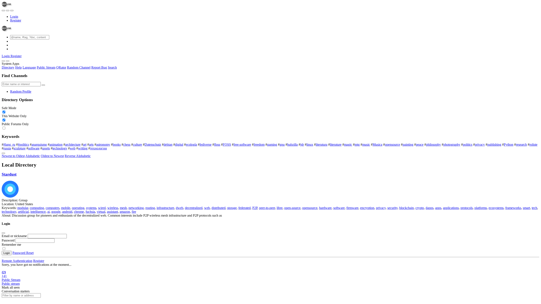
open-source (292, 208)
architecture (73, 144)
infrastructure (165, 208)
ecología (191, 144)
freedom (259, 144)
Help (18, 67)
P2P (254, 208)
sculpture (20, 148)
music (366, 144)
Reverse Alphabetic (78, 156)
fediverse (205, 144)
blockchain (406, 208)
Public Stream (46, 67)
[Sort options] (3, 153)
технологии (98, 148)
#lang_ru (9, 144)
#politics (23, 144)
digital (179, 144)
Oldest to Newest (52, 156)
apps (438, 208)
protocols (466, 208)
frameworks (513, 208)
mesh (123, 208)
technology (59, 148)
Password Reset (23, 253)
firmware (352, 208)
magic (348, 144)
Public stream (11, 283)
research (521, 144)
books (117, 144)
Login (14, 16)
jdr (302, 144)
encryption (367, 208)
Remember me (11, 244)
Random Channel (78, 67)
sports (46, 148)
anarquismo (39, 144)
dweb (179, 208)
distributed (218, 208)
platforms (480, 208)
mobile (65, 208)
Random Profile (20, 91)
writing (82, 148)
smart (526, 208)
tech (534, 208)
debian (168, 144)
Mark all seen (11, 287)
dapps (429, 208)
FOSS (227, 144)
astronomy (103, 144)
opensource (392, 144)
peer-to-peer (267, 208)
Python (508, 144)
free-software (242, 144)
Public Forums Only (15, 124)
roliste (533, 144)
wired (102, 208)
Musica (377, 144)
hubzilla (292, 144)
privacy (480, 144)
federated (244, 208)
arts (91, 144)
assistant (112, 211)
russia (7, 148)
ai (48, 211)
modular (22, 208)
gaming (272, 144)
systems (91, 208)
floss (217, 144)
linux (309, 144)
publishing (494, 144)
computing (37, 208)
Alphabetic (32, 156)
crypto (419, 208)
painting (408, 144)
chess (126, 144)
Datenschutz (153, 144)
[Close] (7, 61)
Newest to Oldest (13, 156)
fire (134, 211)
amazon (125, 211)
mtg (357, 144)
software (34, 148)
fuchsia (90, 211)
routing (150, 208)
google (55, 211)
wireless (112, 208)
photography (451, 144)
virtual (101, 211)
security (392, 208)
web (72, 148)
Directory (8, 67)
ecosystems (496, 208)
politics (467, 144)
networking (136, 208)
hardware (325, 208)
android (67, 211)
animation (56, 144)
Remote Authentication (17, 261)
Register (15, 20)
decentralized (193, 208)
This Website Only (14, 116)
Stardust (9, 174)
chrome (79, 211)
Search (112, 67)
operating (78, 208)
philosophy (433, 144)
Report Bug (99, 67)
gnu (282, 144)
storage (232, 208)
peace (420, 144)
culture (137, 144)
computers (52, 208)
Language (29, 67)
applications (451, 208)
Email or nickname (15, 236)
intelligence (38, 211)
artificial (23, 211)
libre (280, 208)
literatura (321, 144)
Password (8, 240)
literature (336, 144)
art (84, 144)
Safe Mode (9, 108)
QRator (61, 67)
